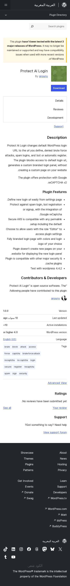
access (32, 347)
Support (58, 126)
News (63, 458)
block (15, 347)
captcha (16, 353)
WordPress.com (56, 508)
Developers (60, 492)
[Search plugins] (32, 26)
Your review (60, 407)
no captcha (22, 360)
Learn (63, 480)
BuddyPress (58, 526)
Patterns (28, 470)
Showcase (27, 452)
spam (7, 373)
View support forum (55, 432)
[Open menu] (5, 5)
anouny (43, 76)
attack (23, 347)
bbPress (60, 520)
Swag (28, 498)
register (18, 366)
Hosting (62, 464)
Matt (62, 514)
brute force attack (31, 353)
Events (29, 486)
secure (8, 366)
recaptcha (29, 366)
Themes (28, 458)
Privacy (62, 470)
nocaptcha (10, 360)
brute (7, 347)
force (7, 353)
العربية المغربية (50, 541)
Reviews (58, 109)
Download (59, 88)
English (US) (9, 339)
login (32, 360)
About (63, 452)
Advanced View (57, 382)
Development (55, 117)
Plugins (29, 464)
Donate (27, 492)
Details (59, 100)
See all (7, 407)
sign (15, 373)
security (23, 373)
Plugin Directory (58, 14)
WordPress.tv (57, 498)
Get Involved (25, 480)
